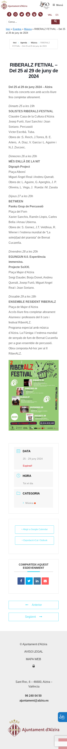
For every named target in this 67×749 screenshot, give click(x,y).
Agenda (23, 43)
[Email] (45, 581)
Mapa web (33, 659)
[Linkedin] (37, 581)
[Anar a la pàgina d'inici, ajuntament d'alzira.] (25, 6)
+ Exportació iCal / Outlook (34, 540)
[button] (55, 21)
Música (28, 29)
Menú (59, 5)
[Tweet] (29, 581)
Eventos (17, 29)
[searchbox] (33, 22)
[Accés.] (33, 666)
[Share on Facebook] (21, 581)
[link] (50, 15)
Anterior (37, 604)
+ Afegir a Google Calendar (34, 529)
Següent (30, 616)
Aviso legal (33, 651)
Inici (8, 29)
